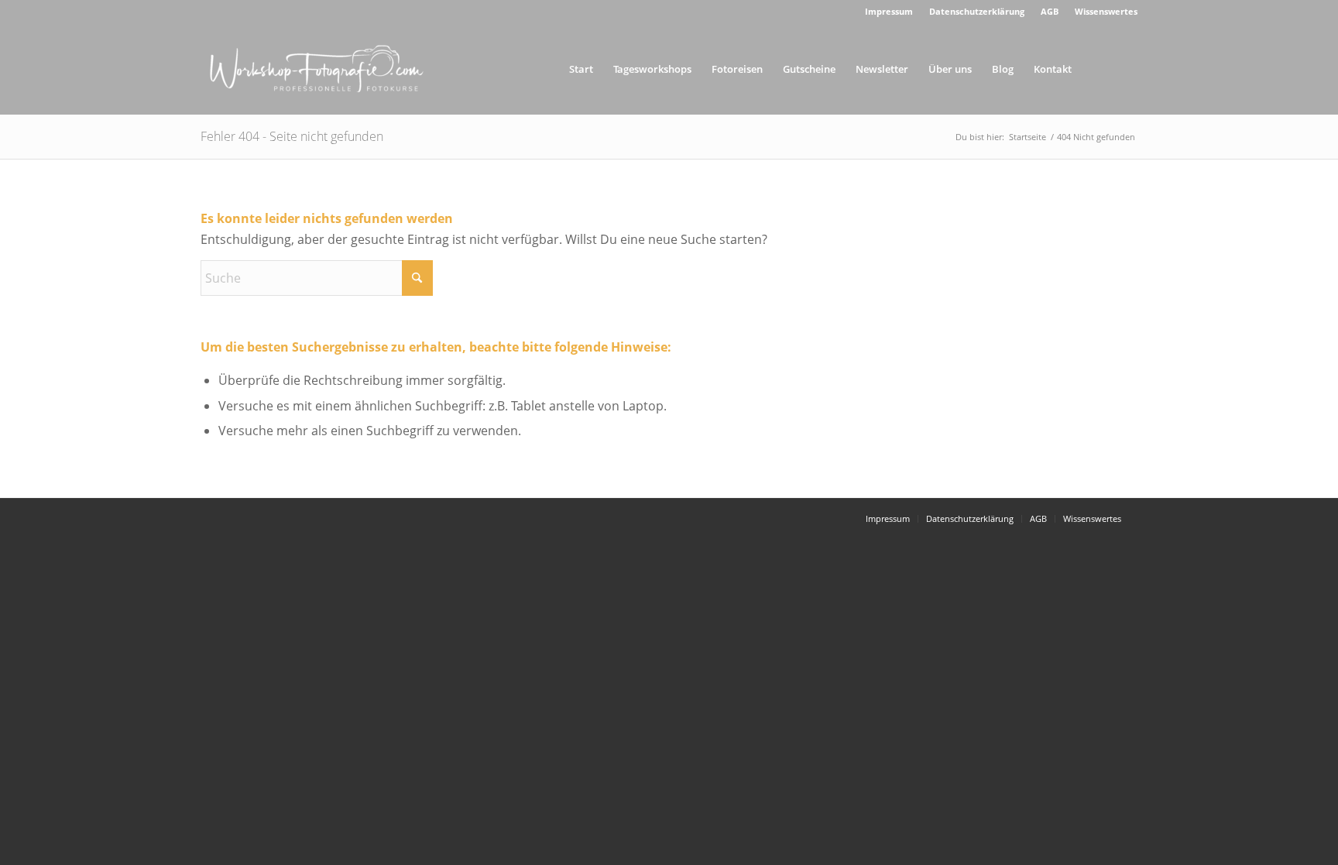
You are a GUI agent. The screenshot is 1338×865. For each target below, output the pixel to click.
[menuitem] (889, 11)
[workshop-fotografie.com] (317, 69)
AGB (1049, 11)
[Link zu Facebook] (1125, 68)
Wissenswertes (1106, 11)
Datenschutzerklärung (976, 11)
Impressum (889, 11)
